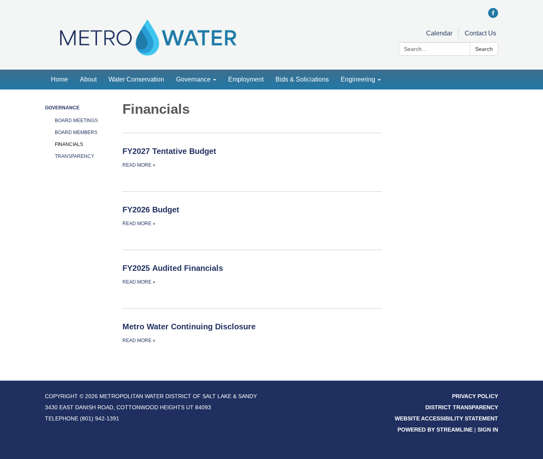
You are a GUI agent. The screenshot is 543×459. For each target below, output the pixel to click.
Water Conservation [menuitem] (136, 79)
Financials (69, 144)
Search (484, 49)
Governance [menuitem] (193, 79)
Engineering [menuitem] (358, 79)
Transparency (74, 156)
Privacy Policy (475, 396)
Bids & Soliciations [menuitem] (302, 79)
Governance (62, 108)
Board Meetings (76, 120)
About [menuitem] (88, 79)
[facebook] (493, 15)
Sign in (487, 429)
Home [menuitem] (59, 79)
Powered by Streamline (435, 429)
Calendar (439, 33)
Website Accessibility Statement (446, 418)
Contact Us (480, 33)
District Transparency (461, 407)
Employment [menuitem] (246, 79)
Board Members (76, 132)
